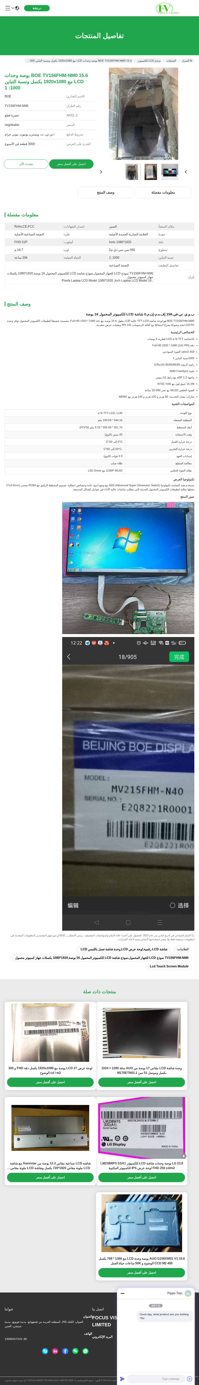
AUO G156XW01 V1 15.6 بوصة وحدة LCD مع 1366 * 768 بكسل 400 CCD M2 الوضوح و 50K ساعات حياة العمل (142, 1261)
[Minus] (122, 1293)
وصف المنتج (105, 192)
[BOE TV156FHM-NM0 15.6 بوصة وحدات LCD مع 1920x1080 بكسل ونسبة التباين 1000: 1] (143, 114)
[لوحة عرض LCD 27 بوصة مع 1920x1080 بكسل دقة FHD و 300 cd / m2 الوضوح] (50, 1033)
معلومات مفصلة (163, 192)
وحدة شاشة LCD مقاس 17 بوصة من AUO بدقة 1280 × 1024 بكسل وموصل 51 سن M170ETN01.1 (141, 1070)
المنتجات (171, 60)
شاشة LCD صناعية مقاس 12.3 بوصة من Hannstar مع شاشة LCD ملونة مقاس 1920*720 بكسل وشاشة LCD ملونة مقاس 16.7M (50, 1166)
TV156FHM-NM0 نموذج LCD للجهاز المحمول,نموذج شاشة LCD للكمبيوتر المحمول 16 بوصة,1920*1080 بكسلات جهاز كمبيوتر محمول (102, 957)
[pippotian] (45, 1351)
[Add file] (189, 1379)
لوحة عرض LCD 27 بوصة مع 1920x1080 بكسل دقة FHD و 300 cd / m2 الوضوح (50, 1070)
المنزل (185, 60)
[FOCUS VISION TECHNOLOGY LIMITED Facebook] (65, 1351)
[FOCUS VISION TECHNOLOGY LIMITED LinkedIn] (55, 1351)
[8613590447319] (85, 1351)
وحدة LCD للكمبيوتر (149, 60)
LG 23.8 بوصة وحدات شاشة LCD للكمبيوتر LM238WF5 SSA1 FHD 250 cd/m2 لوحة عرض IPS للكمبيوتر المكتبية (141, 1166)
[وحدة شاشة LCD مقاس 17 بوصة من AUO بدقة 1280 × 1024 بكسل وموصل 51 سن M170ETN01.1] (142, 1032)
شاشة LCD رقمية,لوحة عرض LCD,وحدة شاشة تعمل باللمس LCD (124, 949)
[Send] (122, 1379)
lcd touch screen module (169, 966)
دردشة (37, 8)
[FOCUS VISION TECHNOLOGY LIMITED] (173, 8)
